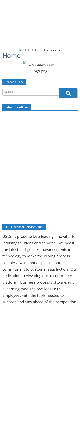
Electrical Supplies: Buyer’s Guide (30, 117)
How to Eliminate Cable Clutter (28, 213)
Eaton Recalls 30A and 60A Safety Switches (38, 179)
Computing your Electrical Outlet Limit (35, 132)
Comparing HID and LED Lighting (30, 124)
